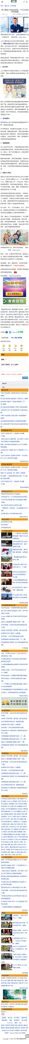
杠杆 (21, 824)
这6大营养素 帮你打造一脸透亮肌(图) (12, 721)
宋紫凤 (3, 978)
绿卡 (21, 844)
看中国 (10, 821)
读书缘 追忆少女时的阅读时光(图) (11, 513)
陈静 (15, 980)
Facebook (10, 1023)
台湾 (19, 829)
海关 (5, 844)
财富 (9, 829)
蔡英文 (24, 829)
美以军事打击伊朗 (6, 522)
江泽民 (14, 816)
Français (12, 1033)
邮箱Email (3, 1011)
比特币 (3, 827)
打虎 (2, 821)
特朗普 (22, 798)
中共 (14, 811)
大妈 (9, 832)
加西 (25, 1030)
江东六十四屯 (17, 837)
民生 (25, 844)
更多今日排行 (23, 696)
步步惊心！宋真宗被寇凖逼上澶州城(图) (13, 692)
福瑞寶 (12, 1028)
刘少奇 (20, 849)
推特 (16, 1023)
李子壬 (24, 983)
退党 (2, 811)
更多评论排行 (24, 461)
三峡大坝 (21, 804)
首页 (2, 6)
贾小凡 (17, 978)
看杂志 (26, 1025)
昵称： (3, 359)
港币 (21, 827)
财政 (5, 829)
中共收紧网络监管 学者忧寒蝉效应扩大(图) (14, 689)
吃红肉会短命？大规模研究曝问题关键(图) (14, 608)
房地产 (25, 827)
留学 (2, 844)
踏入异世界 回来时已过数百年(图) (11, 505)
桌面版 (4, 1017)
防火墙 (15, 834)
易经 (9, 852)
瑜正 (16, 983)
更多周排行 (24, 751)
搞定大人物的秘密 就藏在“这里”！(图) (13, 622)
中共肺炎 (4, 798)
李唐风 (19, 980)
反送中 (8, 819)
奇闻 (6, 855)
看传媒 (8, 1028)
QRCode (14, 332)
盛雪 (26, 980)
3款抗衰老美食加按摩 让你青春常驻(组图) (13, 421)
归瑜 (25, 978)
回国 (15, 844)
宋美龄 (8, 849)
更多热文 (25, 793)
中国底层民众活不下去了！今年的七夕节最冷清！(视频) (19, 941)
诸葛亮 (5, 852)
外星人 (10, 855)
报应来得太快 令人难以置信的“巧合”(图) (13, 887)
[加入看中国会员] (14, 296)
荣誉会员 (11, 314)
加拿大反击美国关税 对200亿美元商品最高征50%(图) (20, 574)
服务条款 (24, 1017)
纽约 (12, 1030)
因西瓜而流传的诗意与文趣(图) (10, 494)
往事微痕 (20, 806)
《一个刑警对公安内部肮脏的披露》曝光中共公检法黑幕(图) (20, 536)
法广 (19, 821)
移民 (21, 842)
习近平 (19, 801)
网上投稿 (24, 1020)
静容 (9, 983)
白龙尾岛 (10, 839)
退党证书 (17, 1028)
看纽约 (3, 1028)
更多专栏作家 (23, 988)
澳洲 (11, 847)
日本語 (23, 1033)
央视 (15, 842)
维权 (18, 834)
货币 (7, 827)
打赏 (19, 14)
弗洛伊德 (7, 811)
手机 (24, 852)
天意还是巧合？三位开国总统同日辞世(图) (14, 497)
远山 (5, 980)
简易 (13, 978)
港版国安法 (13, 809)
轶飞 (2, 980)
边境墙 (19, 814)
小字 (27, 14)
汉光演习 (20, 809)
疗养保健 (13, 6)
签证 (12, 844)
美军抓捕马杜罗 (6, 527)
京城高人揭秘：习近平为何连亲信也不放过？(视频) (20, 933)
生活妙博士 (4, 1006)
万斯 (22, 814)
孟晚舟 (11, 814)
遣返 (9, 844)
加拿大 (8, 824)
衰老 (9, 43)
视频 (3, 913)
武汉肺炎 (13, 798)
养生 (20, 855)
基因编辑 (9, 834)
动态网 (23, 1028)
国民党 (26, 809)
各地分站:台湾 (6, 1030)
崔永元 (19, 816)
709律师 (23, 834)
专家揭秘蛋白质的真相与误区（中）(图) (13, 739)
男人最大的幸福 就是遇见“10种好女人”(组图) (14, 398)
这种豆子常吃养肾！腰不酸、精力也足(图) (14, 630)
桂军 (17, 847)
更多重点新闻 (23, 603)
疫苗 (12, 806)
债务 (18, 824)
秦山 (5, 983)
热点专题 (5, 519)
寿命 (13, 855)
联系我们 (17, 1020)
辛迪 (11, 985)
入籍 (18, 844)
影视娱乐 (11, 1006)
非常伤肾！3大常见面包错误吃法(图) (12, 636)
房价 (12, 832)
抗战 (20, 847)
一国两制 (15, 821)
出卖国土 (6, 804)
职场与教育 (23, 1004)
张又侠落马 (4, 524)
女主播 (11, 842)
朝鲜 (4, 824)
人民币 (11, 827)
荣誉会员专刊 (7, 491)
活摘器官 (11, 804)
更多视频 (25, 973)
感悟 (21, 852)
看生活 (7, 6)
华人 (18, 842)
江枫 (19, 983)
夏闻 (9, 980)
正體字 (6, 1033)
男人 (9, 207)
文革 (17, 855)
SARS (19, 839)
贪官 (12, 819)
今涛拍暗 (8, 978)
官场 (5, 821)
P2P (2, 834)
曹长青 (8, 985)
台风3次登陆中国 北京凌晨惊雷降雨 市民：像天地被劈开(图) (20, 544)
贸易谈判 (4, 816)
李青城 (13, 983)
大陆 (24, 832)
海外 (2, 847)
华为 (18, 819)
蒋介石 (3, 849)
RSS (20, 1023)
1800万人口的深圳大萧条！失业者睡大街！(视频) (20, 949)
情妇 (15, 819)
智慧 (18, 852)
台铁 (16, 804)
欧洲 (22, 1030)
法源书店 (20, 1025)
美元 (25, 824)
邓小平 (13, 849)
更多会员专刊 (23, 517)
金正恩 (23, 811)
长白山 (5, 839)
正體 (24, 1)
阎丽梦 (19, 811)
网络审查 (10, 837)
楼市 (2, 829)
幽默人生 (14, 852)
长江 (9, 806)
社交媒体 (24, 821)
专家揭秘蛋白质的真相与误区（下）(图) (13, 639)
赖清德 (6, 814)
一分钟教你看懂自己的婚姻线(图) (11, 907)
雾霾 (5, 834)
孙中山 (24, 847)
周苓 (12, 980)
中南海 (23, 816)
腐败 (21, 819)
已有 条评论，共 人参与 (9, 364)
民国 (14, 847)
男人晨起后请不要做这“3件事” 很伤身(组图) (14, 407)
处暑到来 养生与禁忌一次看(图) (11, 633)
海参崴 (16, 829)
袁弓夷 (8, 809)
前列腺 (5, 118)
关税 (14, 814)
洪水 (15, 806)
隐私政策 (4, 1020)
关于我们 (17, 1017)
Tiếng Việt (18, 1033)
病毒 (4, 801)
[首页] (14, 2)
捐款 (10, 1020)
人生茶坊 (11, 1004)
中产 (12, 829)
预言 (2, 855)
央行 (15, 824)
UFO (11, 811)
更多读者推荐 (24, 487)
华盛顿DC (17, 1030)
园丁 (23, 980)
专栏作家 (5, 975)
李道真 (21, 978)
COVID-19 (9, 801)
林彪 (16, 849)
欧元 (14, 827)
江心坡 (15, 839)
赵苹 (2, 983)
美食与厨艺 (4, 1004)
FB (2, 824)
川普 (17, 798)
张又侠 (24, 801)
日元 (18, 827)
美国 (25, 814)
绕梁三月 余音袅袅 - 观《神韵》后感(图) (13, 473)
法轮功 (5, 837)
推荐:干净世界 (5, 1025)
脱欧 (12, 824)
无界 (26, 1028)
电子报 (10, 1017)
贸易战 (15, 801)
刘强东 (5, 832)
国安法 (5, 806)
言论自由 (6, 842)
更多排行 (25, 910)
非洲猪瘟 (20, 832)
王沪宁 (10, 816)
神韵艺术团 (13, 1025)
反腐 (24, 819)
